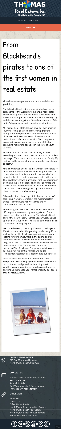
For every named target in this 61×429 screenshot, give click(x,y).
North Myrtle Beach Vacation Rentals (28, 407)
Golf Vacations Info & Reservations (27, 386)
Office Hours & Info (19, 404)
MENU (29, 27)
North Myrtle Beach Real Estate (25, 409)
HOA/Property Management (23, 388)
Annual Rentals (17, 383)
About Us (14, 398)
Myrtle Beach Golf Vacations (23, 415)
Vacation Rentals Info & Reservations (28, 377)
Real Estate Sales (18, 380)
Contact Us (15, 401)
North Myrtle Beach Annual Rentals (27, 412)
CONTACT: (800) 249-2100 (30, 20)
